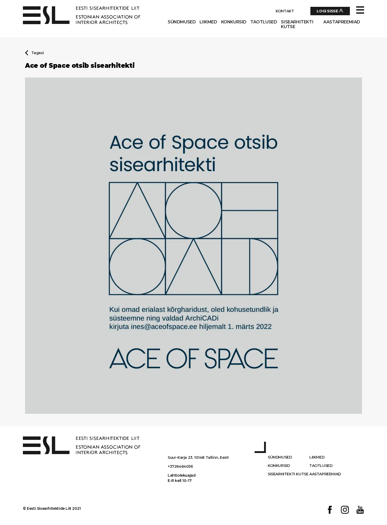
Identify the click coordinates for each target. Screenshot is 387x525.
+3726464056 (180, 466)
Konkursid (233, 22)
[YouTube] (360, 510)
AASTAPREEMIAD (341, 22)
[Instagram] (345, 510)
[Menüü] (360, 10)
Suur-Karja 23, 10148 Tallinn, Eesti (198, 457)
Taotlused (263, 22)
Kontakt (285, 11)
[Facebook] (330, 510)
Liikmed (208, 22)
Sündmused (182, 22)
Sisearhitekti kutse (297, 24)
